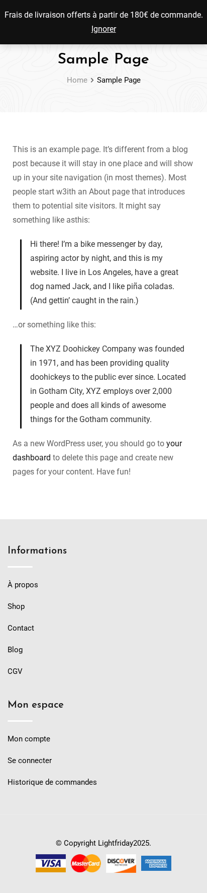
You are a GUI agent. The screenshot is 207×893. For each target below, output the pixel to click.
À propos (23, 584)
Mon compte (29, 738)
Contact (21, 628)
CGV (15, 671)
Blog (15, 649)
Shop (16, 606)
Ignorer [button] (103, 29)
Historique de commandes (52, 782)
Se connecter (30, 760)
